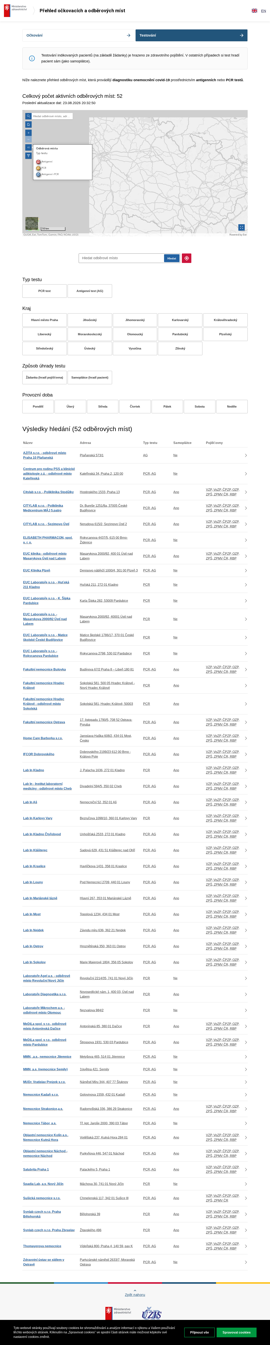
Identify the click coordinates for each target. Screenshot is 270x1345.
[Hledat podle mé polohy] (186, 258)
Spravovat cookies (237, 1332)
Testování (148, 35)
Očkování (34, 35)
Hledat (171, 258)
